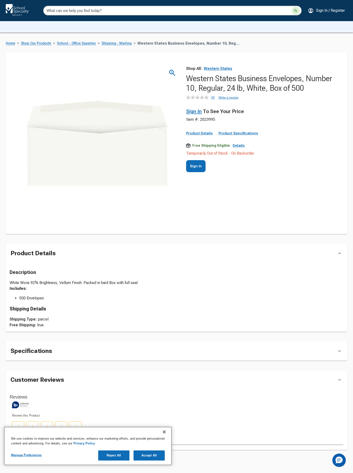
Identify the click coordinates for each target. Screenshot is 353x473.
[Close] (164, 432)
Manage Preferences (26, 455)
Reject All (114, 455)
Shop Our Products (36, 43)
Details (239, 145)
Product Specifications (238, 133)
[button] (326, 10)
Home (10, 43)
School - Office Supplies (76, 43)
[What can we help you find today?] (296, 11)
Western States (218, 68)
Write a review (228, 97)
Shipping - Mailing (117, 43)
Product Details (199, 133)
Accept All (149, 455)
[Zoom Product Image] (172, 73)
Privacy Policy (84, 443)
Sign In (194, 111)
